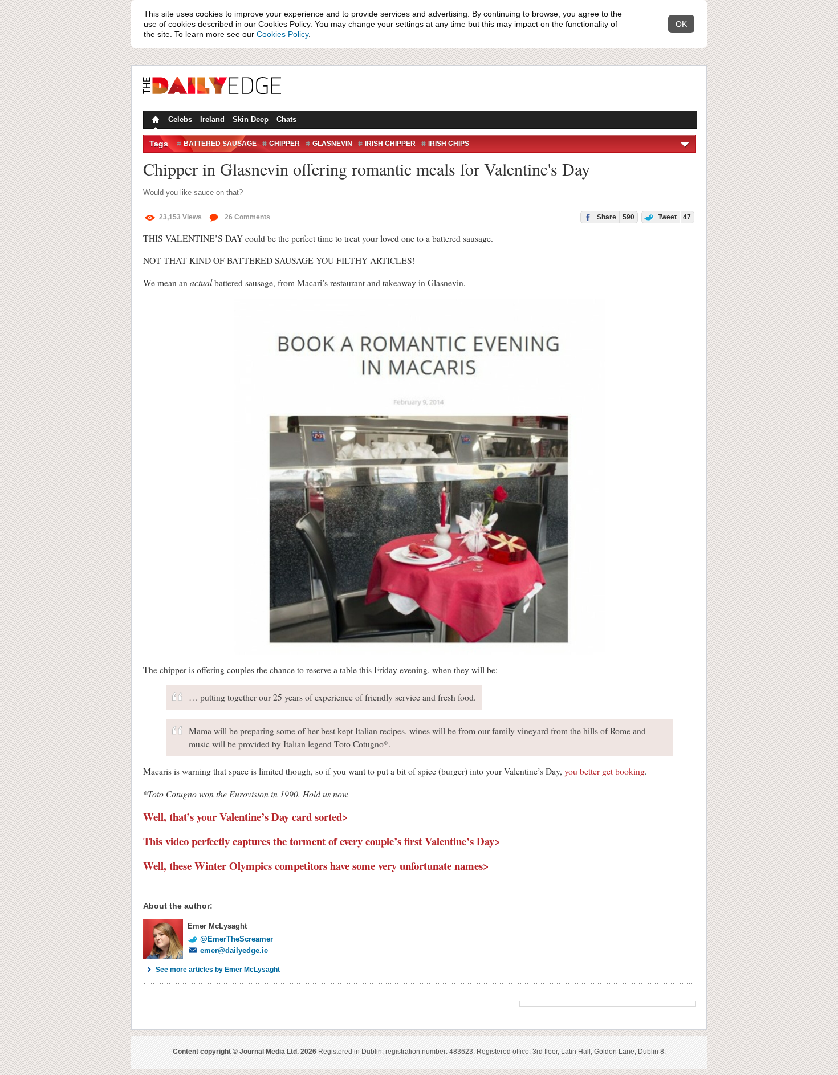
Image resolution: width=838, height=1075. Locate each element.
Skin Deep (251, 119)
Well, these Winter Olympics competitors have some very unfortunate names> (316, 865)
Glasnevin (332, 144)
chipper (284, 144)
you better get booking (604, 771)
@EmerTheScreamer (236, 939)
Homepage (154, 121)
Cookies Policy (282, 34)
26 (246, 217)
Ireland (212, 119)
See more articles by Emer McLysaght (218, 970)
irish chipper (390, 144)
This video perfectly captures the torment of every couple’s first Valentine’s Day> (322, 841)
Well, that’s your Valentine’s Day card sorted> (245, 816)
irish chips (448, 144)
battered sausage (220, 144)
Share (614, 217)
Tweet (673, 217)
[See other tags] (685, 143)
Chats (286, 119)
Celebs (180, 119)
